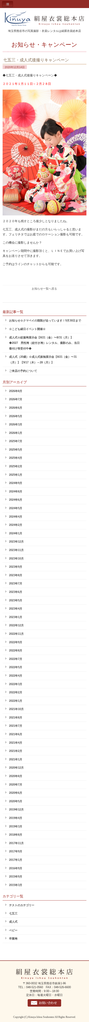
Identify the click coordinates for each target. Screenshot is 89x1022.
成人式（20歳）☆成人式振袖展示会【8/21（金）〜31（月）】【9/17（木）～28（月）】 (43, 359)
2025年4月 (15, 457)
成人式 (13, 921)
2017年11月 (16, 843)
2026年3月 (15, 424)
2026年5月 (15, 416)
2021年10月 (16, 709)
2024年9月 (15, 483)
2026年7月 (15, 399)
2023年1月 (15, 617)
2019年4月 (15, 818)
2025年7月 (15, 441)
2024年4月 (15, 516)
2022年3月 (15, 684)
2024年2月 (15, 525)
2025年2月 (15, 466)
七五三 (13, 913)
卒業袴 (13, 938)
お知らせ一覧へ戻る (44, 288)
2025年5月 (15, 449)
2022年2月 (15, 692)
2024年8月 (15, 491)
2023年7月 (15, 583)
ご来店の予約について (23, 370)
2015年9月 (15, 876)
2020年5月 (15, 801)
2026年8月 (15, 391)
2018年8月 (15, 834)
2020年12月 (16, 767)
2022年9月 (15, 642)
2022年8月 (15, 650)
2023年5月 (15, 600)
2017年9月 (15, 851)
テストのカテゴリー (21, 905)
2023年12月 (16, 541)
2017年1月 (15, 859)
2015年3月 (15, 885)
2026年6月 (15, 407)
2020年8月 (15, 776)
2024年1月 (15, 533)
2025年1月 (15, 474)
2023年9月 (15, 566)
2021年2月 (15, 751)
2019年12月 (16, 809)
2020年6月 (15, 792)
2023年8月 (15, 575)
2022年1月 (15, 700)
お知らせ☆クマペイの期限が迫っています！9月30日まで (45, 320)
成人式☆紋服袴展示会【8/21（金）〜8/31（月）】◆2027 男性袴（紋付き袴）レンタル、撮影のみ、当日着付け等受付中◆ (44, 343)
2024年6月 (15, 499)
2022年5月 (15, 667)
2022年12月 (16, 625)
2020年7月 (15, 784)
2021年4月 (15, 742)
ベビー (13, 930)
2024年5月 (15, 508)
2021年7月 (15, 725)
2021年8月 (15, 717)
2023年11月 (16, 550)
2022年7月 (15, 659)
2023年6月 (15, 592)
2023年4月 (15, 608)
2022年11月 (16, 633)
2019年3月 (15, 826)
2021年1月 (15, 759)
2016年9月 (15, 868)
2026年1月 (15, 433)
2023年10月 (16, 558)
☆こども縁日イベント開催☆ (27, 329)
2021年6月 (15, 734)
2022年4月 (15, 675)
